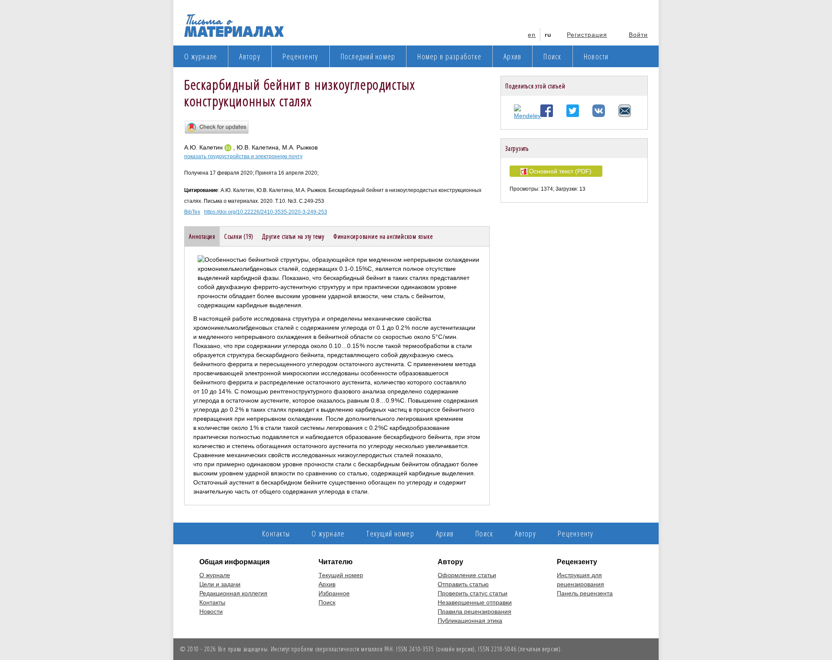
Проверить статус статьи (472, 593)
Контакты (276, 533)
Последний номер (368, 56)
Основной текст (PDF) (559, 171)
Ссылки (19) (239, 236)
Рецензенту (300, 56)
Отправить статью (463, 584)
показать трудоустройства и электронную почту (243, 156)
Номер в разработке (449, 56)
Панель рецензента (585, 593)
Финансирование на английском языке (383, 236)
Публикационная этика (470, 620)
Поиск (552, 56)
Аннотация (202, 236)
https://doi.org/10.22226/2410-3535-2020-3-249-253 (265, 212)
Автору (249, 56)
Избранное (334, 593)
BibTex (192, 212)
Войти (638, 34)
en (532, 34)
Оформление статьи (467, 575)
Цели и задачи (219, 584)
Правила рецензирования (474, 611)
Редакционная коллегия (233, 593)
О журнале (200, 56)
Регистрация (587, 34)
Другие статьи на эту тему (293, 236)
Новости (596, 56)
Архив (512, 56)
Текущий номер (390, 533)
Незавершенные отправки (475, 602)
